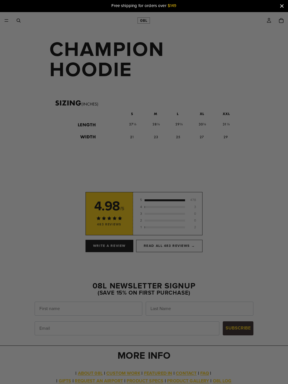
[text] (144, 6)
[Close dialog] (246, 59)
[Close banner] (281, 6)
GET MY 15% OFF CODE (144, 270)
